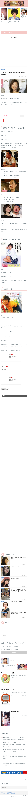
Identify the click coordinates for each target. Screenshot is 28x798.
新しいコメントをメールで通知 (10, 646)
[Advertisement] (14, 52)
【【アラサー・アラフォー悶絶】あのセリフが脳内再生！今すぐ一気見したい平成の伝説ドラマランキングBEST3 (14, 763)
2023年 (3, 69)
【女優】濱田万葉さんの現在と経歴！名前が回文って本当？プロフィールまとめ (14, 750)
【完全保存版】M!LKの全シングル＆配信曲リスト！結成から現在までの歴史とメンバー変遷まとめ (15, 738)
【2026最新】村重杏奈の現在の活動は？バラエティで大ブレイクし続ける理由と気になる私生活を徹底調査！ (15, 756)
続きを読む (24, 795)
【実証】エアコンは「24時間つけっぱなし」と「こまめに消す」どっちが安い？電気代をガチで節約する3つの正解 (15, 744)
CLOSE (22, 115)
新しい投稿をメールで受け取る (10, 649)
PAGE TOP (26, 772)
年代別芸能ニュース (9, 792)
